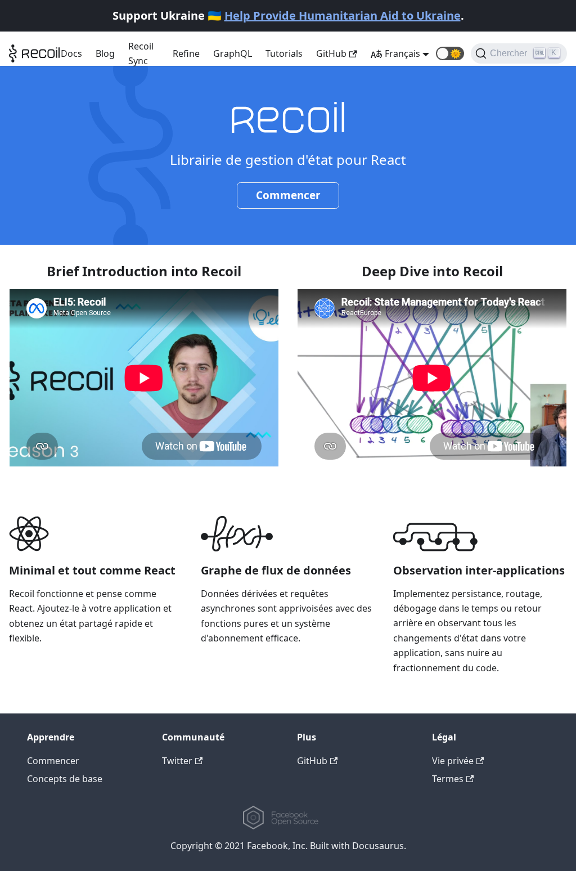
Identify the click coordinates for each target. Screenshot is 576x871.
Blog (105, 53)
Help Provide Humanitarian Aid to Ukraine (342, 15)
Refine (186, 53)
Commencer (288, 195)
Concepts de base (64, 779)
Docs (71, 53)
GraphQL (232, 53)
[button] (450, 53)
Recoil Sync (141, 53)
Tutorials (284, 53)
